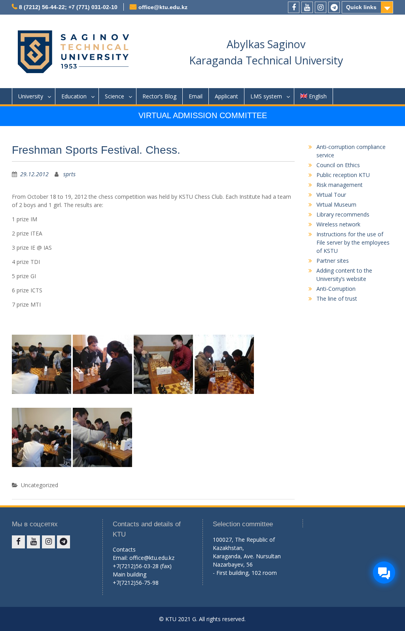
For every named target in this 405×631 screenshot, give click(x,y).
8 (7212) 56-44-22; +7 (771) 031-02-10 (68, 7)
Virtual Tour (331, 194)
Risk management (339, 184)
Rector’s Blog (159, 96)
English (318, 96)
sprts (69, 174)
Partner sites (332, 260)
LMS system (266, 96)
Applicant (226, 96)
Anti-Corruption (336, 288)
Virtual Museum (336, 204)
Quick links (361, 7)
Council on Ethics (338, 165)
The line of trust (336, 298)
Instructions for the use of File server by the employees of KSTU (353, 242)
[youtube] (307, 7)
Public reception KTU (343, 175)
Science (114, 96)
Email (195, 96)
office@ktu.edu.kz (162, 7)
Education (74, 96)
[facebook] (293, 7)
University (30, 96)
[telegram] (334, 7)
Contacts (124, 549)
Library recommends (342, 214)
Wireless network (338, 224)
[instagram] (320, 7)
